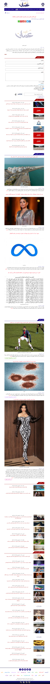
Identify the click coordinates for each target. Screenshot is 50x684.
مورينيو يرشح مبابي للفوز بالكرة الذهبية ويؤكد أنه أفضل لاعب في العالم (24, 322)
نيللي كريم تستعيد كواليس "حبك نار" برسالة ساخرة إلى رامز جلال (18, 568)
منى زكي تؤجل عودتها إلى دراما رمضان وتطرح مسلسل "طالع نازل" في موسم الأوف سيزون (24, 194)
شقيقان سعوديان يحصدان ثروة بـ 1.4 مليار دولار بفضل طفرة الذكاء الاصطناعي (18, 562)
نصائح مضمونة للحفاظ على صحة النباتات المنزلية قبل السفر (18, 547)
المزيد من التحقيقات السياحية (10, 358)
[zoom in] (5, 12)
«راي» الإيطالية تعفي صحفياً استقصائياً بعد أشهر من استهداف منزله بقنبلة (18, 134)
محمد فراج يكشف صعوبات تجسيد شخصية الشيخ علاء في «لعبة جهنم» (18, 529)
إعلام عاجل (38, 12)
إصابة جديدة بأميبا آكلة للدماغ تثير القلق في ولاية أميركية (24, 361)
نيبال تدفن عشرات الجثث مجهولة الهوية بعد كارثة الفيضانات (18, 116)
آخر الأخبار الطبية (8, 479)
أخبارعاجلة (42, 12)
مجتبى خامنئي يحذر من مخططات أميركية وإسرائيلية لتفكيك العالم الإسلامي (18, 493)
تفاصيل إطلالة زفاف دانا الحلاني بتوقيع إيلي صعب (18, 535)
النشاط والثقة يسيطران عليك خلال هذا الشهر (18, 605)
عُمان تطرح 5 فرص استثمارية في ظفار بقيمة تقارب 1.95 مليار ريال (24, 156)
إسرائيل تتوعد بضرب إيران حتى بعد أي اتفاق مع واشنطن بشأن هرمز (18, 522)
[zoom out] (8, 12)
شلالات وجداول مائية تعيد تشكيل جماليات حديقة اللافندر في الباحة (18, 541)
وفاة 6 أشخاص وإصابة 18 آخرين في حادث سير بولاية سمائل (18, 122)
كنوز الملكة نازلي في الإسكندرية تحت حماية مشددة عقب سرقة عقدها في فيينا (18, 611)
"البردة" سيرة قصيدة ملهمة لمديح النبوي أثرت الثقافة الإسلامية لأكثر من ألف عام (24, 272)
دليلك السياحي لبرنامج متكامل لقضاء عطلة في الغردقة (18, 487)
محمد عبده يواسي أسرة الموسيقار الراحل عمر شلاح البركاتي (18, 617)
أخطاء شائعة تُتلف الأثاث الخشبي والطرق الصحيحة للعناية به (18, 660)
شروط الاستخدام (41, 84)
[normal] (7, 12)
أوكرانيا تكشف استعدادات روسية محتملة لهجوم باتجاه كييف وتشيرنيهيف (18, 556)
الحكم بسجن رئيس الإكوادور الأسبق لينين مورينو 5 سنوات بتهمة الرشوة (18, 140)
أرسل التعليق (41, 96)
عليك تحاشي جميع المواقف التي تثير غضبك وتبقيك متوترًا (18, 636)
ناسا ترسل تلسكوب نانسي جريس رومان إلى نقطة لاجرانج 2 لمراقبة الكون (18, 103)
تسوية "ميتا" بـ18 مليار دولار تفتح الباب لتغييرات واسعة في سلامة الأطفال (24, 233)
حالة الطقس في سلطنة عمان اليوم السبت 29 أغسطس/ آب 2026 (18, 623)
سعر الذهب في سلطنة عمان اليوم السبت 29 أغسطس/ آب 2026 (18, 642)
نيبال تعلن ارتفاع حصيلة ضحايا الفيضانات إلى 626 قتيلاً (18, 146)
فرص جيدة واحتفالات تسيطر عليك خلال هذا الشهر (18, 654)
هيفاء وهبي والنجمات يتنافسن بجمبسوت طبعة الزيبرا (24, 399)
